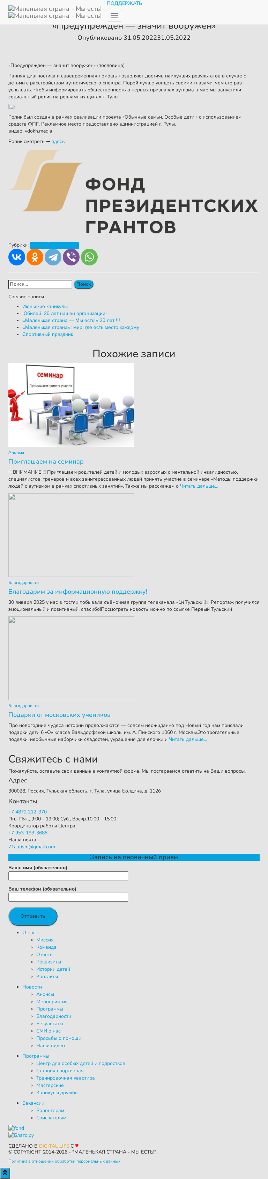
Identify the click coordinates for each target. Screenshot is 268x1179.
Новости (32, 987)
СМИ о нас (48, 1031)
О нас (29, 932)
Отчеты (44, 954)
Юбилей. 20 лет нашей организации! (64, 313)
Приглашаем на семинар (46, 461)
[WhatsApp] (89, 257)
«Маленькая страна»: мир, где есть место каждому (80, 327)
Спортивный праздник (47, 334)
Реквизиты (48, 962)
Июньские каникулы (45, 306)
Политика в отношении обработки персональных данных (64, 1161)
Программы (49, 1009)
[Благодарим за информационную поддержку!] (71, 534)
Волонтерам (50, 1110)
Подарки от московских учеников (59, 715)
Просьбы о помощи (58, 1038)
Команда (46, 947)
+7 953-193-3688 (27, 832)
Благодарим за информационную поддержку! (77, 591)
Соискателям (51, 1117)
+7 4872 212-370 (27, 812)
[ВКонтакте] (16, 257)
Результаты (49, 1023)
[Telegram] (53, 257)
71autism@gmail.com (31, 846)
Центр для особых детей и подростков (80, 1063)
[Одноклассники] (35, 257)
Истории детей (53, 969)
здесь (58, 141)
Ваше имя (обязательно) (37, 867)
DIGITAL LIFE (54, 1146)
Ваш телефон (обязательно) (42, 889)
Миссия (45, 940)
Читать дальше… (198, 486)
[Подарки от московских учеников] (71, 657)
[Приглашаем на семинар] (71, 404)
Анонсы (39, 245)
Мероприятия (52, 1001)
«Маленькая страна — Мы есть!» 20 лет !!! (71, 320)
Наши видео (50, 1045)
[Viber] (71, 257)
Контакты (47, 976)
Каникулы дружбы (57, 1092)
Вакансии (33, 1103)
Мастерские (50, 1085)
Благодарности (63, 245)
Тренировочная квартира (65, 1078)
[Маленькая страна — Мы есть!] (55, 8)
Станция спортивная (60, 1070)
